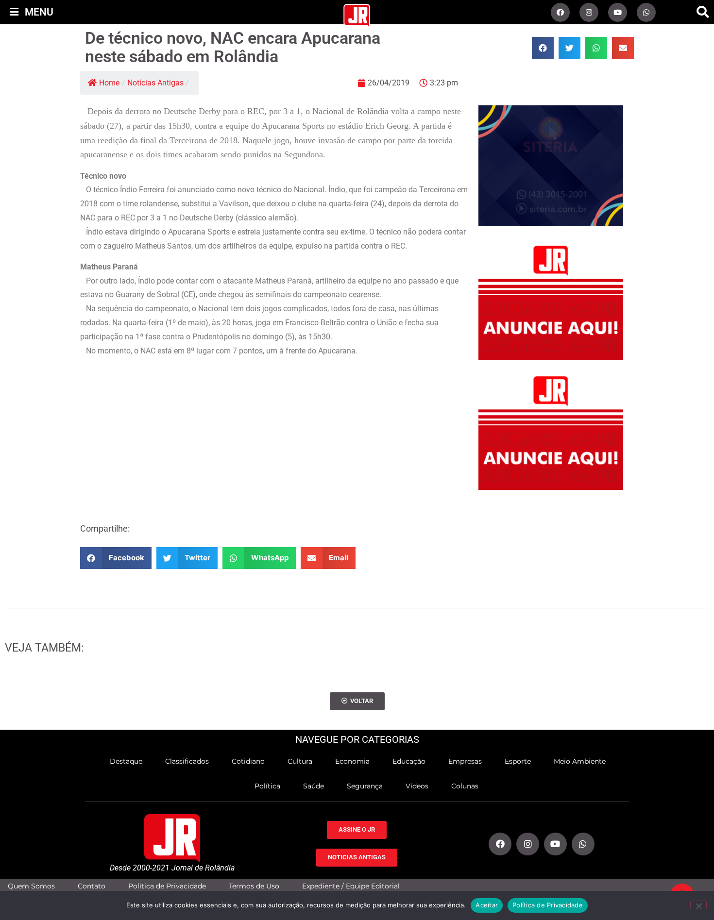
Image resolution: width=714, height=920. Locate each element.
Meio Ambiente (580, 761)
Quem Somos (31, 886)
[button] (703, 12)
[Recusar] (698, 905)
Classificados (187, 761)
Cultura (300, 761)
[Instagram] (588, 12)
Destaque (126, 761)
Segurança (365, 786)
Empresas (465, 761)
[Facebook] (560, 12)
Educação (408, 761)
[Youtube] (617, 12)
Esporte (518, 761)
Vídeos (417, 786)
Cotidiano (248, 761)
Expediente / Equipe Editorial (351, 886)
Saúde (313, 786)
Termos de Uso (254, 886)
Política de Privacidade (167, 886)
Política (267, 786)
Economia (352, 761)
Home (109, 82)
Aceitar (487, 905)
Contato (91, 886)
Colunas (464, 786)
